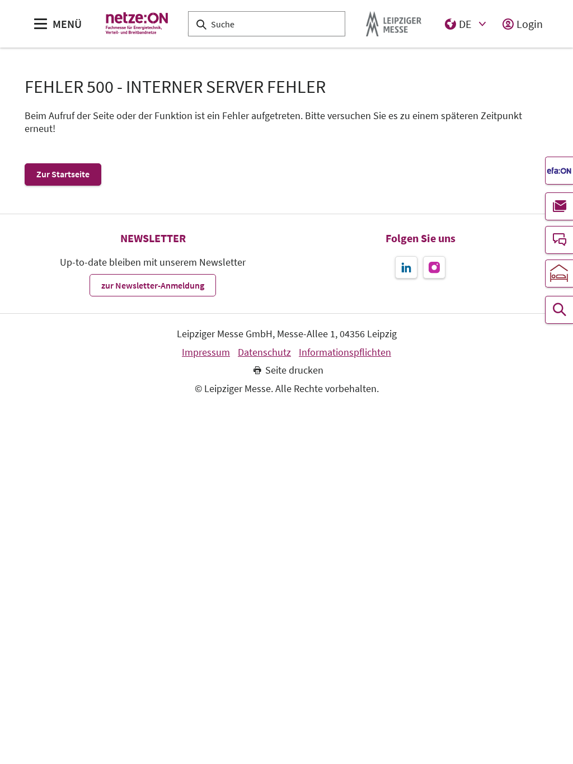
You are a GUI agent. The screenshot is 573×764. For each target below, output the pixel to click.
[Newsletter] (559, 206)
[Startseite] (137, 23)
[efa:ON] (559, 171)
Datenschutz (264, 352)
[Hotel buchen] (559, 273)
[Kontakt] (559, 240)
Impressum (206, 352)
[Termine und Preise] (559, 310)
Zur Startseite (63, 174)
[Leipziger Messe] (393, 23)
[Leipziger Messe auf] (406, 267)
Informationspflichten (345, 352)
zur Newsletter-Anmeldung (152, 285)
